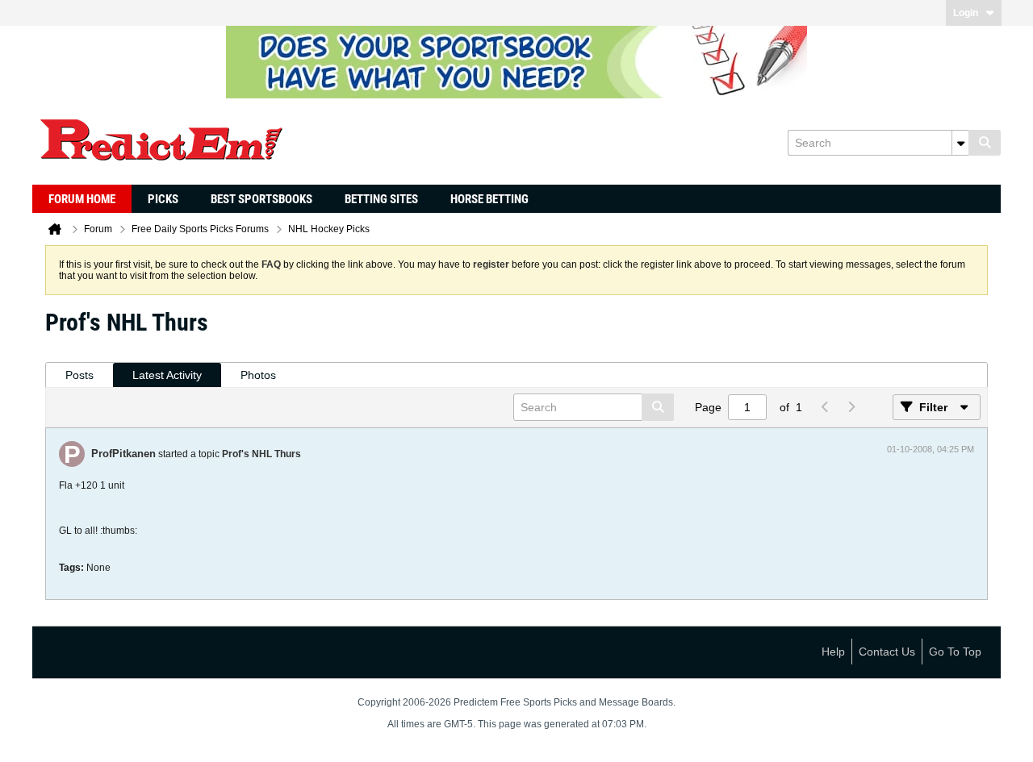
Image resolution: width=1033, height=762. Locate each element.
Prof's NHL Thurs (261, 454)
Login (965, 13)
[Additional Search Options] (960, 143)
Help (833, 651)
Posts (79, 375)
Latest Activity (167, 375)
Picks (163, 199)
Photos (258, 375)
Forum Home (81, 199)
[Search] (984, 143)
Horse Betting (489, 199)
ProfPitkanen (123, 454)
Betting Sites (381, 199)
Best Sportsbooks (261, 199)
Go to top (955, 651)
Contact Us (887, 651)
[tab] (79, 375)
